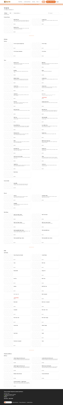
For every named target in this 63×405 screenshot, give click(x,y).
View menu (6, 398)
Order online (11, 398)
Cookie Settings (29, 402)
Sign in (57, 1)
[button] (38, 2)
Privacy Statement (22, 402)
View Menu (20, 1)
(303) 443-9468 (6, 393)
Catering (33, 1)
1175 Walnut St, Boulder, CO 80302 (10, 394)
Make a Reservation (51, 1)
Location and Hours (27, 1)
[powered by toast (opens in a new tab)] (7, 402)
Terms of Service (15, 402)
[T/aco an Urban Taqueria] (7, 2)
